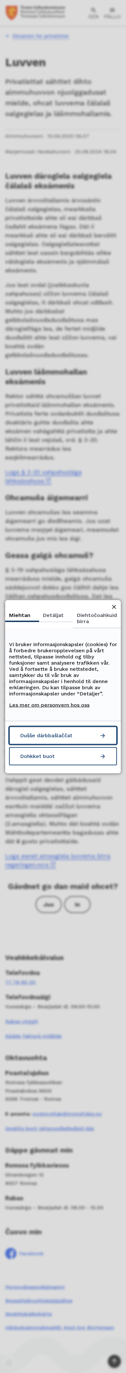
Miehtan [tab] (19, 615)
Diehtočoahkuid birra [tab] (97, 618)
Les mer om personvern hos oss (49, 705)
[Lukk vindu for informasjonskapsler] (114, 607)
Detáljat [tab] (53, 615)
